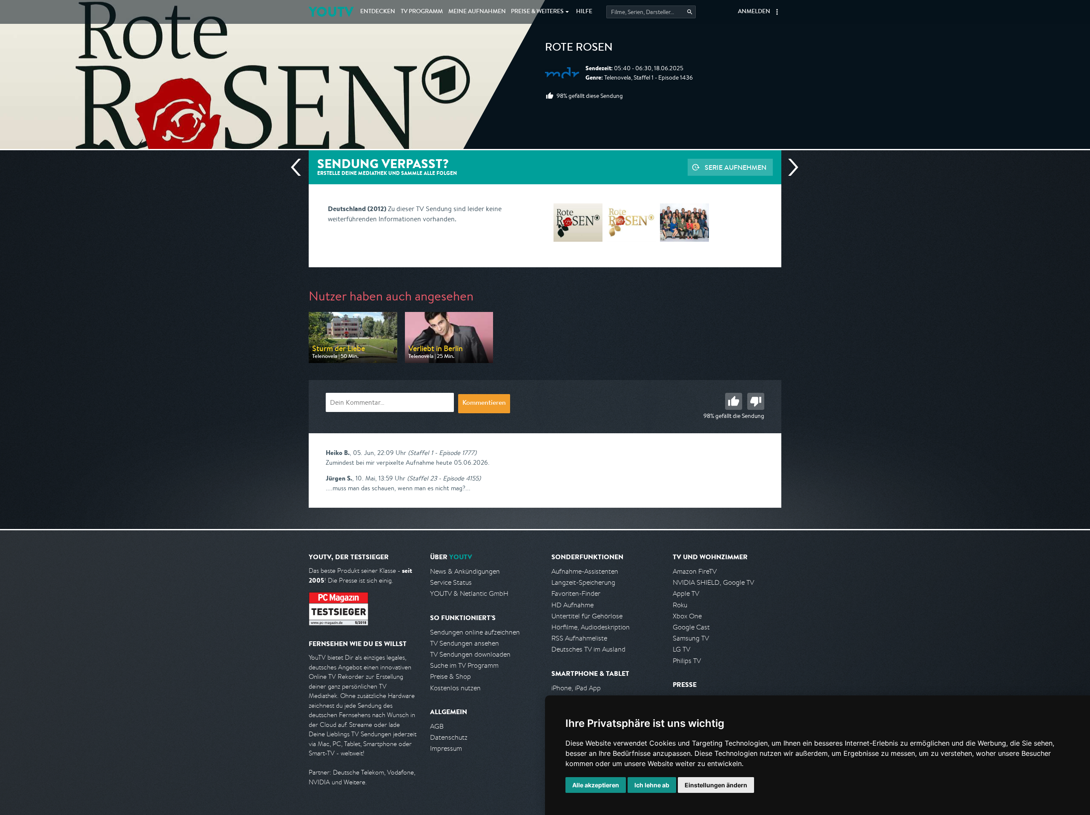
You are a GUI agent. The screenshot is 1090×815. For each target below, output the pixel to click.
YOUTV (331, 11)
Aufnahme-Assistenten (584, 571)
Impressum (446, 748)
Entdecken (377, 12)
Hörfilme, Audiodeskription (590, 627)
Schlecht (755, 401)
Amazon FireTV (695, 571)
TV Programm (422, 12)
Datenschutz (449, 737)
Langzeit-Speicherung (583, 582)
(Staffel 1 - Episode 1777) (442, 453)
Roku (680, 605)
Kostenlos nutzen (455, 687)
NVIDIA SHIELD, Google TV (713, 582)
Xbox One (687, 616)
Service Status (451, 582)
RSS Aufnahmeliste (579, 638)
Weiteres (537, 12)
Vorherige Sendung (299, 167)
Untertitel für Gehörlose (586, 616)
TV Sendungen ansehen (464, 643)
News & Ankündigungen (465, 571)
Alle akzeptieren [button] (595, 785)
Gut (733, 401)
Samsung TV (691, 638)
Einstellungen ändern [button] (716, 785)
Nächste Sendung (789, 167)
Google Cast (691, 627)
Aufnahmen (477, 12)
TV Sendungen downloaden (470, 654)
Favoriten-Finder (575, 593)
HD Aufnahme (572, 605)
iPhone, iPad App (576, 687)
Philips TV (687, 660)
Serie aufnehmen (735, 167)
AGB (437, 726)
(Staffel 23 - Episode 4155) (444, 478)
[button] (777, 12)
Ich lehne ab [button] (651, 785)
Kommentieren (484, 403)
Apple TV (686, 593)
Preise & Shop (450, 676)
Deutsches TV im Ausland (588, 649)
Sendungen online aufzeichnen (475, 632)
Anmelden (754, 12)
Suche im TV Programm (464, 665)
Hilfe (584, 12)
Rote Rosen (579, 48)
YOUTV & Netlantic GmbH (469, 593)
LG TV (681, 649)
